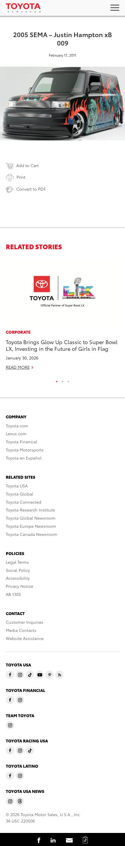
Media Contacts (21, 630)
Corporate (18, 332)
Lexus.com (16, 433)
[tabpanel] (62, 316)
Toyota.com (17, 426)
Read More (18, 367)
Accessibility (18, 578)
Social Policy (18, 570)
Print (21, 177)
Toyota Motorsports (25, 450)
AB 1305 (13, 594)
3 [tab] (68, 380)
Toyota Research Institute (30, 510)
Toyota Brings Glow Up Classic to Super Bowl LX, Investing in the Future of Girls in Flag (61, 345)
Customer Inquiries (24, 622)
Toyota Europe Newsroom (31, 526)
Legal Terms (17, 562)
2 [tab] (62, 380)
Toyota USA (17, 486)
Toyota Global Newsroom (31, 518)
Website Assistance (25, 638)
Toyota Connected (23, 502)
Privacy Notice (19, 586)
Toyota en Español (24, 458)
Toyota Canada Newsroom (31, 534)
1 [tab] (56, 380)
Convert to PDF (31, 189)
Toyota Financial (21, 441)
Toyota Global (19, 494)
